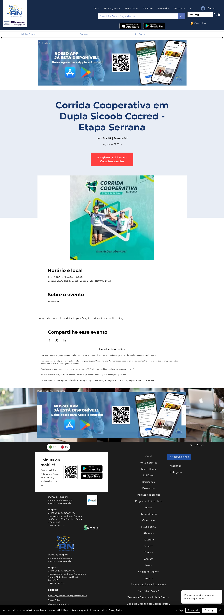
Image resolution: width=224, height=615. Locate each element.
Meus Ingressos (148, 462)
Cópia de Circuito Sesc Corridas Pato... (148, 603)
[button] (14, 23)
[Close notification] (219, 593)
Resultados (148, 481)
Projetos (148, 578)
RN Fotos (148, 475)
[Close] (220, 610)
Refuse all (193, 610)
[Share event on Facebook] (49, 340)
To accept (209, 610)
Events (148, 507)
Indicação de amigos (148, 494)
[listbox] (200, 14)
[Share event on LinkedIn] (64, 340)
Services (148, 545)
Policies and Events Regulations (148, 584)
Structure (148, 539)
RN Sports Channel (148, 571)
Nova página (148, 526)
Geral (148, 456)
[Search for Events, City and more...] (181, 16)
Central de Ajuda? (148, 590)
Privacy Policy (115, 610)
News (148, 565)
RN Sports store (148, 513)
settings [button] (179, 610)
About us (148, 533)
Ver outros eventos (112, 161)
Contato (148, 558)
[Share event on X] (56, 340)
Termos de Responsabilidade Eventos (148, 597)
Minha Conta (148, 469)
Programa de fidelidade (148, 501)
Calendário (148, 520)
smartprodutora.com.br (59, 503)
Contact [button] (148, 552)
